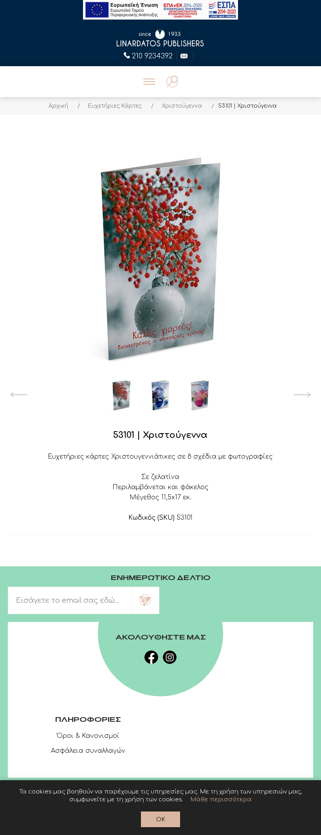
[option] (121, 394)
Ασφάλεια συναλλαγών (88, 750)
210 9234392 (152, 55)
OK (160, 819)
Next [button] (302, 395)
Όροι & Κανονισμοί (88, 735)
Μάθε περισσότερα (221, 799)
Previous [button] (18, 395)
